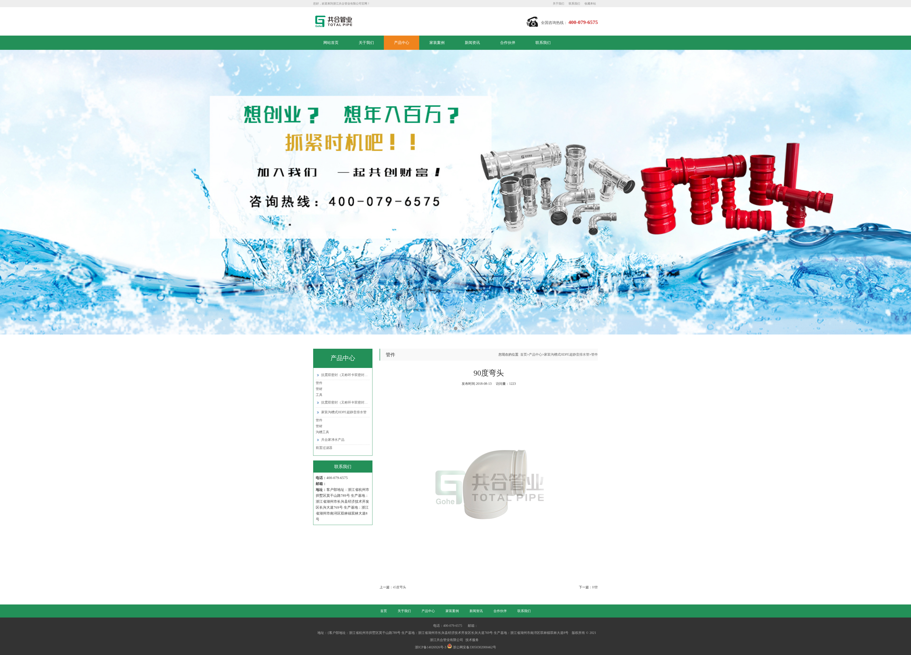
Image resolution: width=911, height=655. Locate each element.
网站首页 (331, 43)
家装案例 (437, 43)
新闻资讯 (472, 43)
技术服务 (472, 640)
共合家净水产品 (332, 439)
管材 (319, 389)
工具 (319, 395)
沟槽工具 (322, 432)
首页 (523, 354)
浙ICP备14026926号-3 (430, 647)
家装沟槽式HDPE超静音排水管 (344, 412)
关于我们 (558, 3)
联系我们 (574, 3)
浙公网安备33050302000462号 (474, 647)
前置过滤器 (324, 448)
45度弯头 (399, 587)
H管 (595, 587)
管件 (319, 383)
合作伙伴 (507, 43)
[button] (444, 328)
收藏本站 (590, 3)
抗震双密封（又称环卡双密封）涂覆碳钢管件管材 (357, 402)
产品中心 (401, 43)
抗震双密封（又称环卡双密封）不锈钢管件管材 (356, 375)
